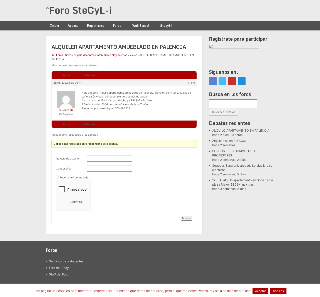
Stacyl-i (166, 25)
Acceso (73, 25)
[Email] (242, 81)
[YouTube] (232, 81)
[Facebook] (213, 81)
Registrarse (95, 25)
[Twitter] (222, 81)
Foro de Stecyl (59, 268)
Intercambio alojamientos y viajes (117, 55)
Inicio (54, 25)
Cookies (278, 291)
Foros (117, 25)
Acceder (187, 218)
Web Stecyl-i (142, 25)
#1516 (191, 82)
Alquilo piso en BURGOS (229, 141)
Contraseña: (63, 168)
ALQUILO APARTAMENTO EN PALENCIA (240, 130)
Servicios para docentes (79, 55)
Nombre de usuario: (67, 158)
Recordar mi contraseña (73, 177)
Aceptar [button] (260, 291)
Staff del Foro (58, 274)
